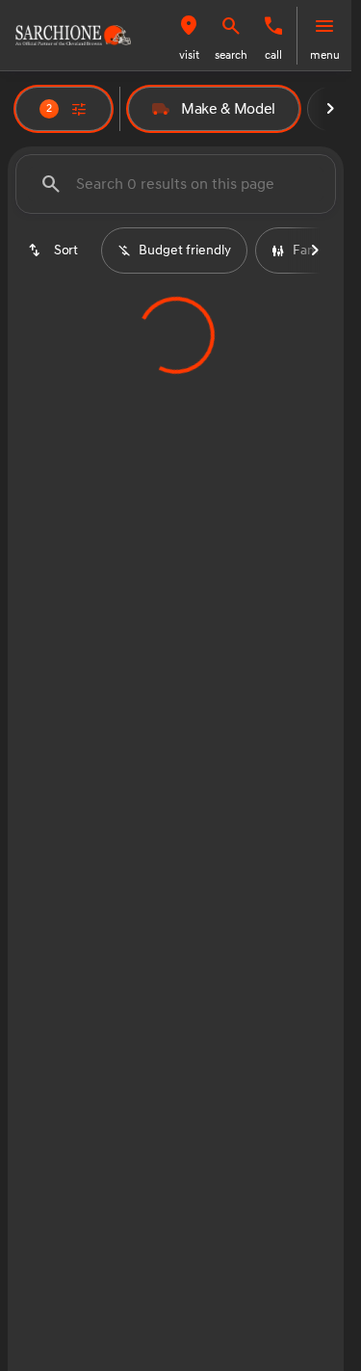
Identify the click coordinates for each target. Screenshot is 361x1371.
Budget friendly (185, 250)
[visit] (188, 26)
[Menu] (324, 26)
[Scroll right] (330, 109)
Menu (325, 55)
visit (189, 55)
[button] (188, 36)
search (231, 55)
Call (273, 55)
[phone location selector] (273, 26)
